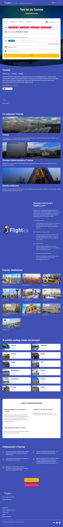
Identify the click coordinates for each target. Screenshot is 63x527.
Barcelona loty (6, 285)
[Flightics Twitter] (54, 522)
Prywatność (5, 512)
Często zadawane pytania (8, 510)
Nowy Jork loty (26, 285)
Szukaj (12, 348)
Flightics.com (6, 73)
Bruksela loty (5, 314)
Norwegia (14, 73)
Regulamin (5, 507)
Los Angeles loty (26, 300)
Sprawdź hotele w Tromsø (9, 85)
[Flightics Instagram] (57, 523)
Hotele (16, 3)
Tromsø (20, 73)
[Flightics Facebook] (60, 522)
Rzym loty (24, 314)
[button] (59, 2)
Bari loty (4, 300)
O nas (3, 514)
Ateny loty (44, 314)
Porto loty (4, 329)
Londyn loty (45, 300)
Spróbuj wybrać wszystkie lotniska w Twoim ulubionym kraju (16, 37)
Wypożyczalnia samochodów (26, 3)
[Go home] (7, 493)
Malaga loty (45, 285)
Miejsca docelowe (6, 516)
